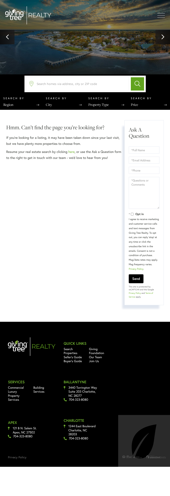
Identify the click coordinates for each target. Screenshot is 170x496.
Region (8, 104)
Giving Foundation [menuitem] (96, 351)
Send (136, 278)
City (49, 104)
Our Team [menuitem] (95, 357)
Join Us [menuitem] (94, 361)
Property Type (98, 104)
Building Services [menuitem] (39, 390)
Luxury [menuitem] (12, 392)
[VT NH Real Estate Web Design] (156, 456)
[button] (7, 37)
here (71, 152)
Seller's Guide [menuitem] (73, 357)
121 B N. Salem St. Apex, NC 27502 (25, 430)
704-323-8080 (78, 400)
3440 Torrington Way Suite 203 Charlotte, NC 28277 (82, 392)
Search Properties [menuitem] (70, 351)
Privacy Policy (136, 269)
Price (134, 104)
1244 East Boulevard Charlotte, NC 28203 (82, 430)
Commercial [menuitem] (16, 388)
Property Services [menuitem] (13, 398)
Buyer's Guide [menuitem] (73, 361)
